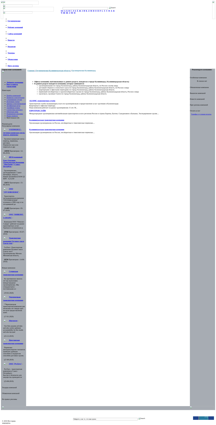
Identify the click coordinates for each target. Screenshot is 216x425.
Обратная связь (12, 112)
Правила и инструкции (15, 98)
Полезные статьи (13, 102)
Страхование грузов (14, 100)
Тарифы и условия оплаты (201, 114)
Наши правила (12, 116)
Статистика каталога (14, 110)
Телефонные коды (13, 106)
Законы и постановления (16, 104)
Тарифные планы (13, 108)
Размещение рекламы (15, 114)
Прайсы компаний (14, 96)
